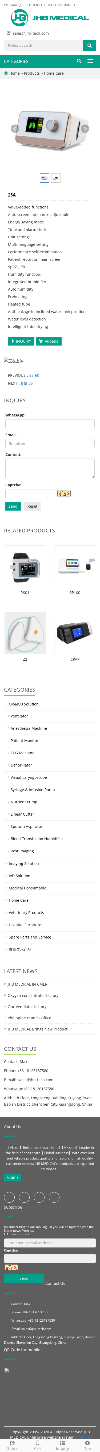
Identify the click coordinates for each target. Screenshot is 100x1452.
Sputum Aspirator (26, 826)
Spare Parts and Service (30, 937)
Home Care (53, 73)
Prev (15, 129)
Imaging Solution (24, 863)
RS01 (25, 592)
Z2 (25, 659)
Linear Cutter (22, 814)
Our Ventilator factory (27, 1006)
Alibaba (50, 341)
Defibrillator (21, 765)
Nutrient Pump (24, 801)
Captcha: (13, 484)
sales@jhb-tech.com (31, 33)
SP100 (75, 592)
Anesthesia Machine (29, 728)
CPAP (74, 659)
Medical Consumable (27, 888)
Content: (13, 454)
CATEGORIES (16, 61)
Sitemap (82, 1437)
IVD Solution (19, 875)
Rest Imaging (22, 850)
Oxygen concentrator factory (33, 995)
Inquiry (62, 1448)
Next (85, 129)
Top (87, 1448)
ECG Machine (22, 752)
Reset (32, 506)
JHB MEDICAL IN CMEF (27, 984)
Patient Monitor (24, 740)
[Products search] (89, 45)
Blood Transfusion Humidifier (37, 838)
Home (14, 73)
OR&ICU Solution (24, 704)
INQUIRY (23, 341)
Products (32, 73)
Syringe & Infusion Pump (33, 789)
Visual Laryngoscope (29, 777)
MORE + (12, 1178)
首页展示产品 (20, 949)
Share (12, 1448)
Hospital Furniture (25, 924)
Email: (11, 434)
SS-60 (34, 375)
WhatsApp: (15, 415)
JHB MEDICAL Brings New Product (37, 1029)
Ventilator (19, 716)
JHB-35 (27, 383)
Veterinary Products (26, 912)
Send (13, 506)
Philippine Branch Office (29, 1017)
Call (37, 1448)
